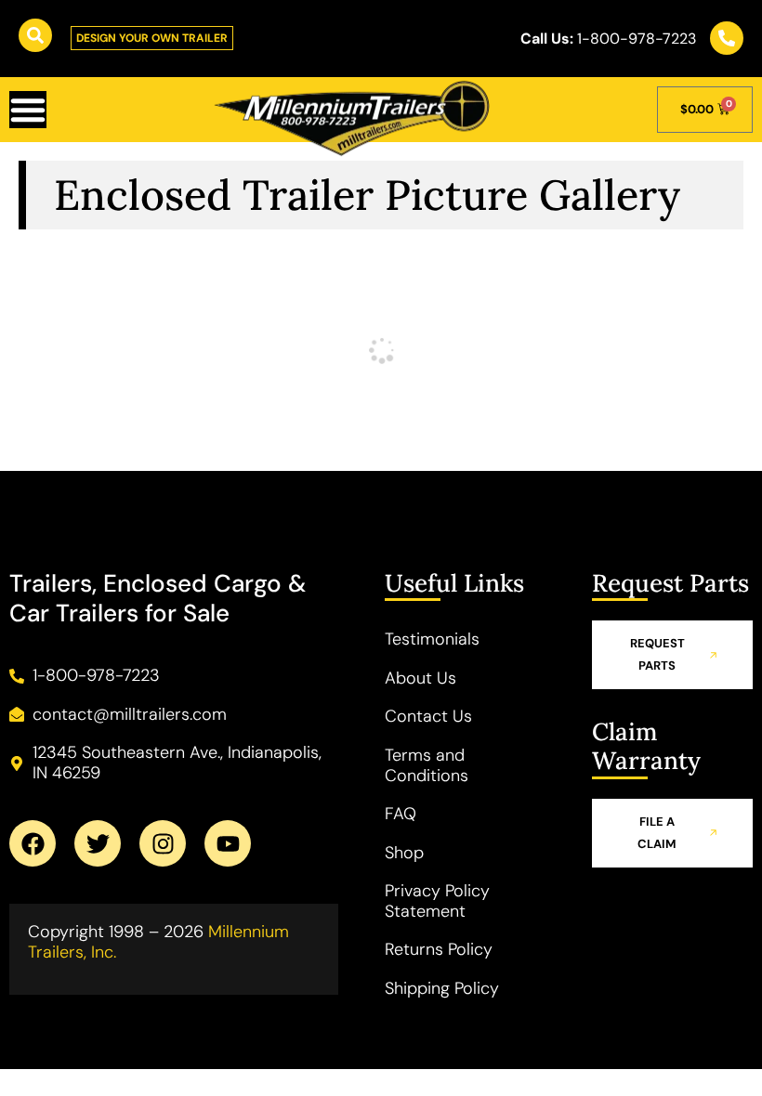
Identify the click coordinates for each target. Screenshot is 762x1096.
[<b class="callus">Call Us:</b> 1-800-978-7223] (726, 38)
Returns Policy (439, 949)
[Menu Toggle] (27, 109)
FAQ (400, 813)
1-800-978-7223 (608, 38)
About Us (420, 678)
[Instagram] (162, 843)
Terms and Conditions (426, 765)
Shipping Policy (442, 988)
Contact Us (428, 716)
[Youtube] (227, 843)
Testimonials (432, 639)
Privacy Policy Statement (437, 901)
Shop (404, 853)
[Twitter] (97, 843)
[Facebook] (32, 843)
